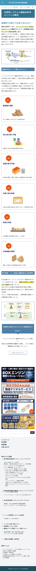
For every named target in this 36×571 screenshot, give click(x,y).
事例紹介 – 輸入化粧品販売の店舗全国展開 (14, 503)
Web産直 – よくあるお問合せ (11, 518)
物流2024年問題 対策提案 (9, 551)
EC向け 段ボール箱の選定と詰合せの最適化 (16, 470)
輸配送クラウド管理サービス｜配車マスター (15, 528)
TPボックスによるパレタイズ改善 (13, 474)
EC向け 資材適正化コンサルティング (14, 472)
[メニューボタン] (2, 2)
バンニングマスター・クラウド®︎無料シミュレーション (16, 549)
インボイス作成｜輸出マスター (12, 524)
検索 (32, 432)
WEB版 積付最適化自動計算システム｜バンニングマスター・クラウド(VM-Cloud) (18, 491)
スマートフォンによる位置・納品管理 (13, 533)
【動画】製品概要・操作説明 (11, 539)
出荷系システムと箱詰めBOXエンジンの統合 (16, 482)
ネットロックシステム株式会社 (20, 568)
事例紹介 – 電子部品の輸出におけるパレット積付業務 (17, 464)
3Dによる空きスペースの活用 (11, 462)
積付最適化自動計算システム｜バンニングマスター (17, 459)
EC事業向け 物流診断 (8, 552)
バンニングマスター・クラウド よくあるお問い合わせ (17, 495)
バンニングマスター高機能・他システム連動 (15, 469)
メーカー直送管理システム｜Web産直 (14, 515)
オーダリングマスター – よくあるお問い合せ (15, 505)
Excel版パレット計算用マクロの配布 (12, 554)
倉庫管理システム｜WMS (10, 526)
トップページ (5, 440)
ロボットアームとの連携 (11, 475)
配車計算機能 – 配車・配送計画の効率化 (14, 532)
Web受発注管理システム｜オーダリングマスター (17, 500)
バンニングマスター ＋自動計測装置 (14, 480)
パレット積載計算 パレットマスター (13, 467)
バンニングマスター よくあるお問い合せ (14, 465)
